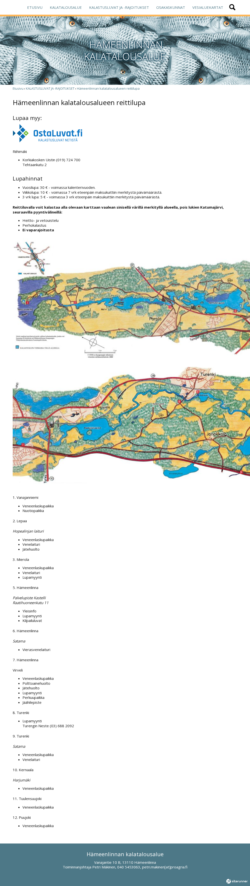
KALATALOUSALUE (66, 7)
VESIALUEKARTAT (207, 7)
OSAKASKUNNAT (170, 7)
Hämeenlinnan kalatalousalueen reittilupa (108, 88)
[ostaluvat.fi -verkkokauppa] (47, 141)
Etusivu (18, 88)
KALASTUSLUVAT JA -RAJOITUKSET (119, 7)
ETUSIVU (34, 7)
